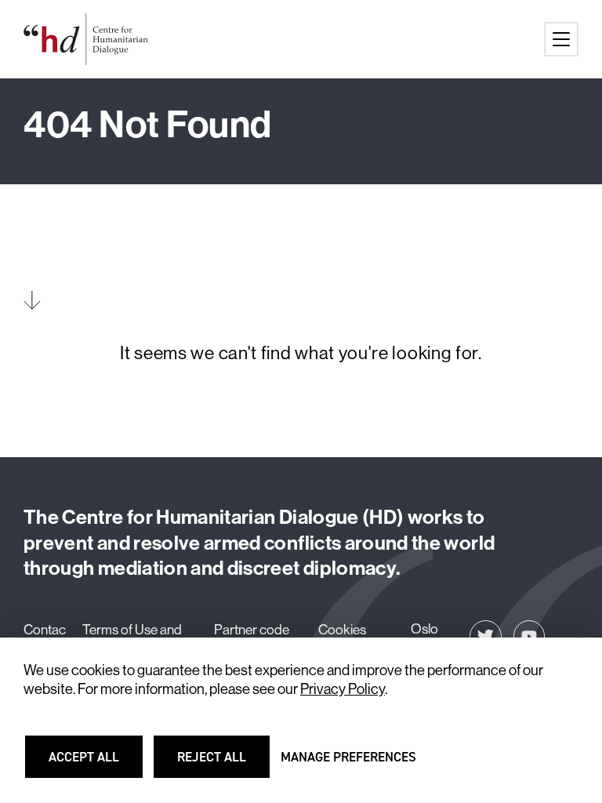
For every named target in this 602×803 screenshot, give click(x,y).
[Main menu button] (561, 39)
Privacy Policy (342, 689)
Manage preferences (348, 763)
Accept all (93, 763)
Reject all (221, 763)
